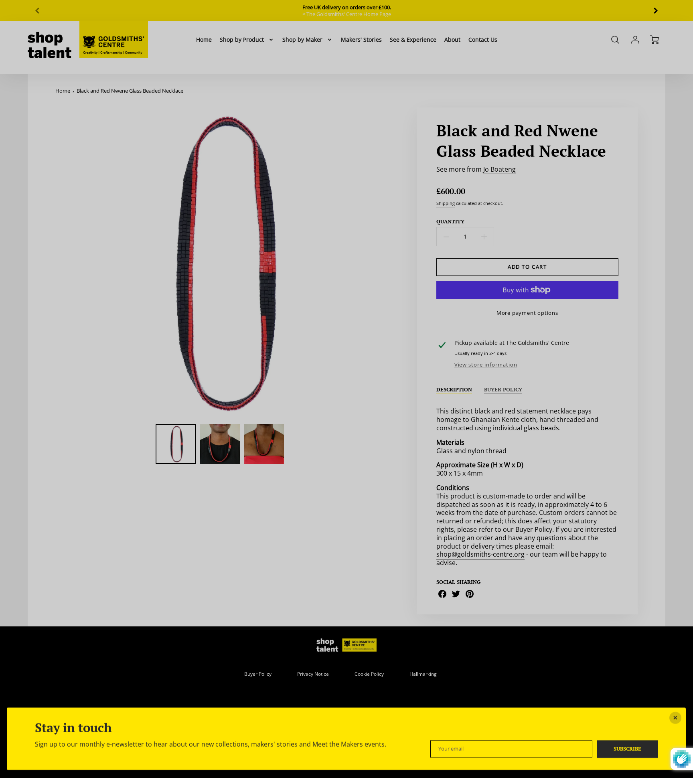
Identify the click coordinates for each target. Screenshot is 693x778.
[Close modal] (676, 718)
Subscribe (628, 749)
